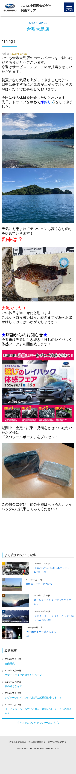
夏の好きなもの (13, 686)
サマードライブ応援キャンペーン (23, 674)
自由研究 (10, 663)
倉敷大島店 (38, 29)
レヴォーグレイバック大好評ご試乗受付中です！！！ (34, 697)
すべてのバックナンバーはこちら (38, 722)
